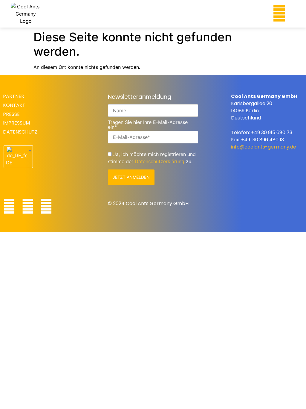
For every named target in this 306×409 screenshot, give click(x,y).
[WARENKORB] (256, 12)
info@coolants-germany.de (263, 146)
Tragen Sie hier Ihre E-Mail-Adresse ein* (148, 124)
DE (9, 163)
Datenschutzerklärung (159, 161)
